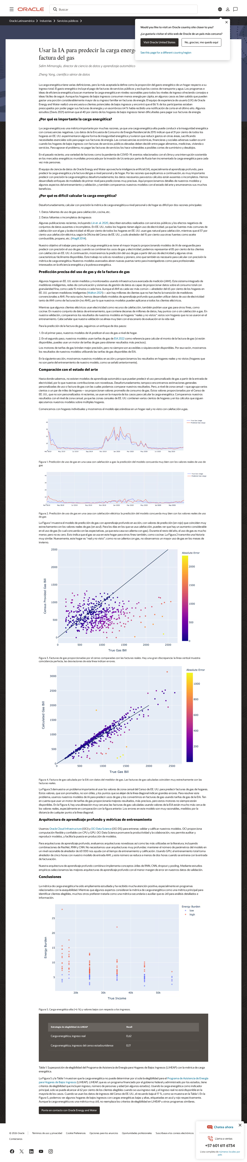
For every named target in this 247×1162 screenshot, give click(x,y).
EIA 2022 (119, 338)
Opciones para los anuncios (104, 1133)
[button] (11, 9)
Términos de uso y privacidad (47, 1133)
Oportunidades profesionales (137, 1133)
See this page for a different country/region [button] (165, 52)
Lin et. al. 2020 (99, 223)
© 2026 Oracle (16, 1133)
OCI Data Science (101, 828)
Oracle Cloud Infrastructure (65, 828)
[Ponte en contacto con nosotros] (235, 9)
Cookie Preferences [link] (76, 1133)
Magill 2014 (78, 238)
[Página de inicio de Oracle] (31, 9)
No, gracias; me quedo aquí (201, 42)
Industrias (46, 21)
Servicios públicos (67, 21)
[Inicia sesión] (227, 9)
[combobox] (123, 9)
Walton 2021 (95, 292)
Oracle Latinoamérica (21, 21)
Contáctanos (15, 1138)
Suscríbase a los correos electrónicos (175, 1133)
